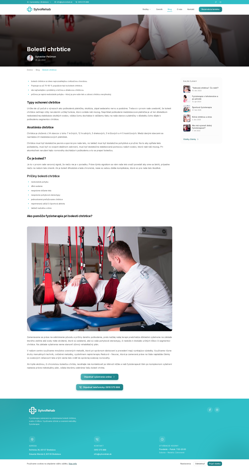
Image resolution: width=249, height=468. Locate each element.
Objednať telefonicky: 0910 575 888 (101, 387)
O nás (179, 9)
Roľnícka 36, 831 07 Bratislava (42, 450)
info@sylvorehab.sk (103, 454)
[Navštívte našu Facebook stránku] (215, 2)
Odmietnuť (200, 464)
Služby (146, 9)
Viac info (73, 464)
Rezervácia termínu (210, 9)
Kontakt (190, 9)
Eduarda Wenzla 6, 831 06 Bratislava (45, 454)
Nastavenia (185, 464)
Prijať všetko (214, 464)
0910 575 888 (100, 450)
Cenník (159, 9)
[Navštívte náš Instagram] (220, 2)
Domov (30, 70)
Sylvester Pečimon (45, 56)
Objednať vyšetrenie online (98, 377)
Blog (170, 9)
